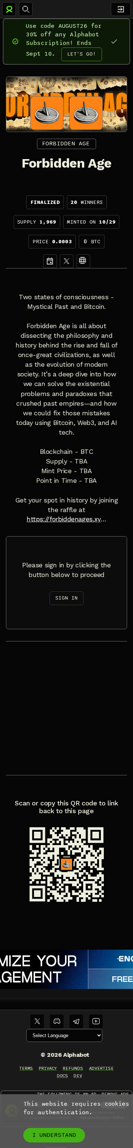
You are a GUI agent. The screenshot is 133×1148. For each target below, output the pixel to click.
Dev (78, 1075)
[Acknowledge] (114, 41)
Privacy (48, 1068)
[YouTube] (96, 1021)
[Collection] (83, 261)
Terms (26, 1068)
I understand (54, 1135)
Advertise (101, 1068)
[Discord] (57, 1021)
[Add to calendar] (50, 261)
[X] (67, 261)
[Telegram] (76, 1021)
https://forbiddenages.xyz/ (66, 519)
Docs (62, 1075)
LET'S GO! (81, 54)
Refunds (73, 1068)
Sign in (66, 598)
